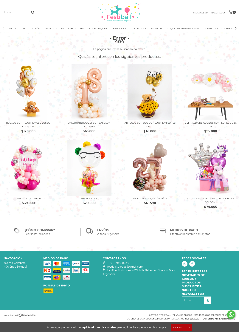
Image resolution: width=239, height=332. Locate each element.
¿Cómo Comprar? (15, 263)
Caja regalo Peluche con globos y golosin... (210, 200)
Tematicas (119, 28)
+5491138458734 (118, 263)
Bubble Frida (89, 198)
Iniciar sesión (218, 13)
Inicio (13, 28)
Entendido (181, 327)
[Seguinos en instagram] (184, 264)
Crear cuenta (200, 13)
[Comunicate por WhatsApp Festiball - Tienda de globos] (231, 314)
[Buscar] (32, 12)
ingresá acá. (191, 319)
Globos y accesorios (146, 28)
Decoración (31, 28)
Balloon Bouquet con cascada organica (89, 124)
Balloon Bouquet (93, 28)
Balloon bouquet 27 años (150, 198)
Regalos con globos (60, 28)
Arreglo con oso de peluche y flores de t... (150, 124)
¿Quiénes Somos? (15, 266)
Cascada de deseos (28, 198)
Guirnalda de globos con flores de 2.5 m (211, 124)
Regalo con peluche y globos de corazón (28, 124)
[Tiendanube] (20, 316)
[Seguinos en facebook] (192, 264)
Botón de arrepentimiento (219, 319)
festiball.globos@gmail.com (125, 266)
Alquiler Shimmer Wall (184, 28)
